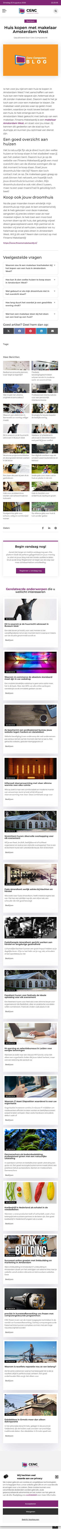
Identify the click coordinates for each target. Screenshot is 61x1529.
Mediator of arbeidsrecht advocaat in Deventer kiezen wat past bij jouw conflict (44, 437)
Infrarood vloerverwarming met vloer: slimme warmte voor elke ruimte (28, 784)
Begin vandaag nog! (30, 546)
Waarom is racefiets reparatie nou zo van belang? (30, 1366)
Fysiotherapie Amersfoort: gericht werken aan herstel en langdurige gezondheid (28, 943)
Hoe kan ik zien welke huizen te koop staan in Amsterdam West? (31, 281)
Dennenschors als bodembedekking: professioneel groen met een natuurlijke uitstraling (26, 1156)
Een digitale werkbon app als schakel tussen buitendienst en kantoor (45, 457)
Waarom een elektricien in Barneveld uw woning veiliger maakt (15, 417)
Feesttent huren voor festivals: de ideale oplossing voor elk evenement (25, 996)
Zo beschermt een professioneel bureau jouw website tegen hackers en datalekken (28, 731)
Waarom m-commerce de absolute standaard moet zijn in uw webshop (28, 678)
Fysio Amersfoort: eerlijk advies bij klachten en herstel (29, 890)
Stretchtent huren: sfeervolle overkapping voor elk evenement (29, 837)
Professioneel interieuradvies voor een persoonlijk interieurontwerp (44, 397)
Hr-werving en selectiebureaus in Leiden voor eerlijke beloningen (28, 1049)
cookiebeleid (31, 1495)
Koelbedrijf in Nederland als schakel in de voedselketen (26, 1208)
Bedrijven (31, 21)
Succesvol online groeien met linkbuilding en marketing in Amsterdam (28, 1261)
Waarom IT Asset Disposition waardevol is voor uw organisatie (31, 1102)
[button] (56, 1476)
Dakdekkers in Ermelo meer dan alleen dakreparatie (25, 1420)
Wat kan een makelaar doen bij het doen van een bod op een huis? (31, 315)
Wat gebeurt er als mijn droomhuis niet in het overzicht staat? (31, 292)
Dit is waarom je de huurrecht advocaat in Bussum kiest (27, 625)
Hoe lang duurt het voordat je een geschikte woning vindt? (31, 304)
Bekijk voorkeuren (30, 1519)
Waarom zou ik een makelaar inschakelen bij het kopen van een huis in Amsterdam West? (31, 268)
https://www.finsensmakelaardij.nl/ (20, 243)
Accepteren (30, 1504)
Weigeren (30, 1511)
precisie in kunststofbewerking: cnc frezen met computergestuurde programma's (29, 1314)
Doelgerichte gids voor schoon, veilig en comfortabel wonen (15, 515)
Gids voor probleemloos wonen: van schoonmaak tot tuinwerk (15, 495)
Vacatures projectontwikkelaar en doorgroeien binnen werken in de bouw (16, 457)
